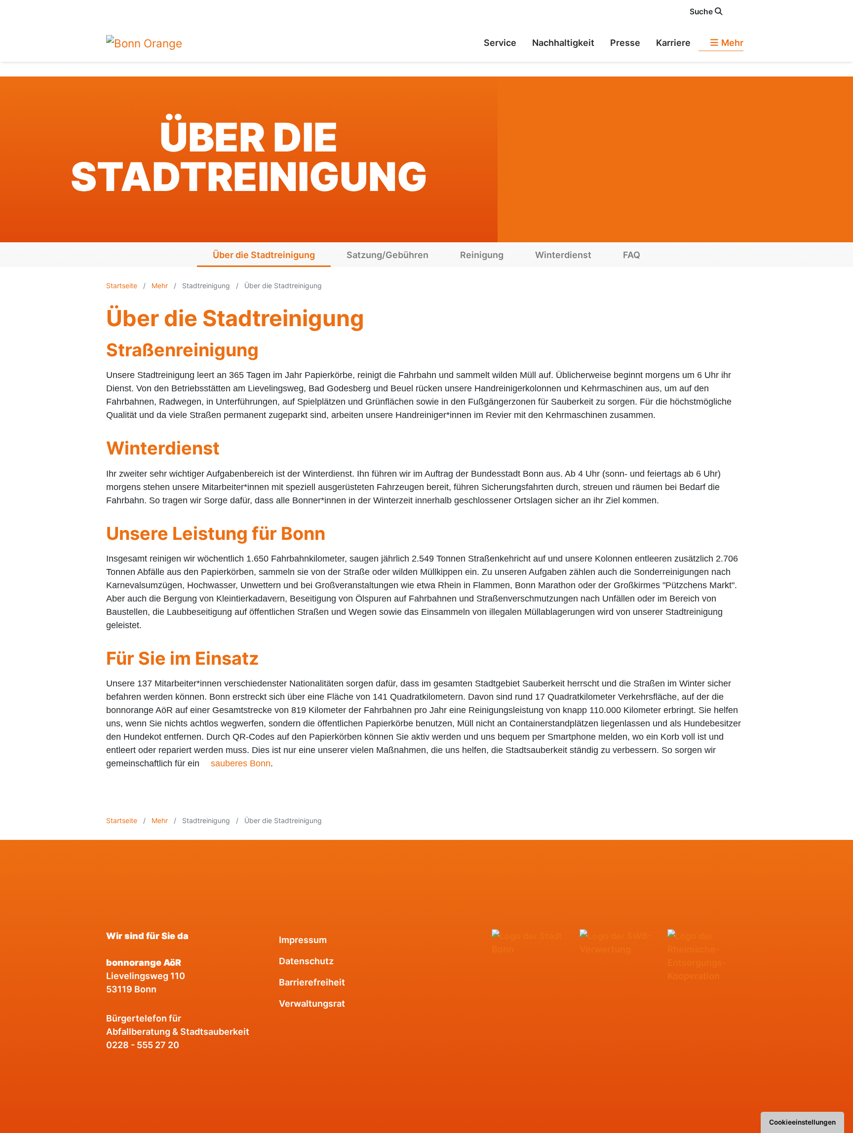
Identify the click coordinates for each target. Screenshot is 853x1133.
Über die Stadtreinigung (264, 255)
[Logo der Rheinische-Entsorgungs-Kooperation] (707, 955)
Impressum (303, 940)
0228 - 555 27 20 (142, 1045)
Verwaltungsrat (312, 1003)
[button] (741, 11)
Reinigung (482, 255)
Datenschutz (306, 961)
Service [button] (500, 43)
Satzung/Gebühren (387, 255)
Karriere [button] (673, 43)
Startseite (122, 285)
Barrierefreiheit (312, 982)
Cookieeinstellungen (802, 1122)
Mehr (160, 285)
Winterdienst (563, 255)
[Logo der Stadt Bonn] (532, 942)
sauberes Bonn (241, 763)
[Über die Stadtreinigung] (144, 43)
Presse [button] (625, 43)
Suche (702, 11)
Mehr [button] (731, 43)
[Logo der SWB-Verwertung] (619, 942)
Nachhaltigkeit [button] (563, 43)
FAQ (631, 255)
